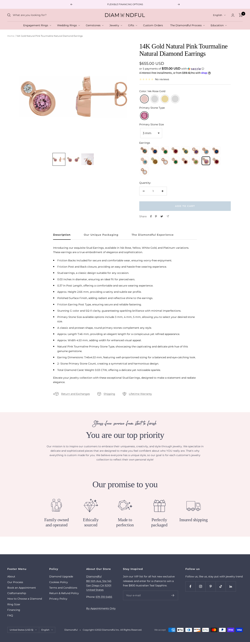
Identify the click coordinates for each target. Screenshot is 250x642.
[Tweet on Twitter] (161, 216)
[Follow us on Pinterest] (211, 586)
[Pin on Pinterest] (156, 216)
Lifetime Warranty (140, 394)
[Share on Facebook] (151, 216)
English (217, 15)
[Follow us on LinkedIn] (231, 586)
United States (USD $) (21, 629)
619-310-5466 (104, 597)
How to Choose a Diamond (24, 598)
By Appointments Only (101, 608)
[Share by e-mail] (168, 216)
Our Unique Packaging (101, 234)
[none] (59, 159)
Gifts (132, 25)
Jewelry (115, 25)
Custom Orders (153, 25)
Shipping (109, 394)
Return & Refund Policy (64, 593)
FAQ (10, 615)
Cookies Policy (58, 582)
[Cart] (241, 15)
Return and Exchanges (75, 394)
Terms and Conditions (63, 587)
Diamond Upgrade (61, 576)
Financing (13, 610)
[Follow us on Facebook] (190, 586)
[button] (185, 68)
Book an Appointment (21, 587)
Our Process (15, 582)
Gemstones (94, 25)
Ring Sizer (13, 604)
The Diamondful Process (186, 25)
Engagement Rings (36, 25)
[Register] (172, 595)
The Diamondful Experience (153, 234)
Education (218, 25)
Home (10, 36)
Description (62, 234)
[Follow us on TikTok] (221, 586)
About (11, 576)
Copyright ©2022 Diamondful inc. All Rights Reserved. (112, 629)
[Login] (232, 15)
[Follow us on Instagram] (200, 586)
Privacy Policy (58, 598)
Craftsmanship (16, 593)
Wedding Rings (67, 25)
